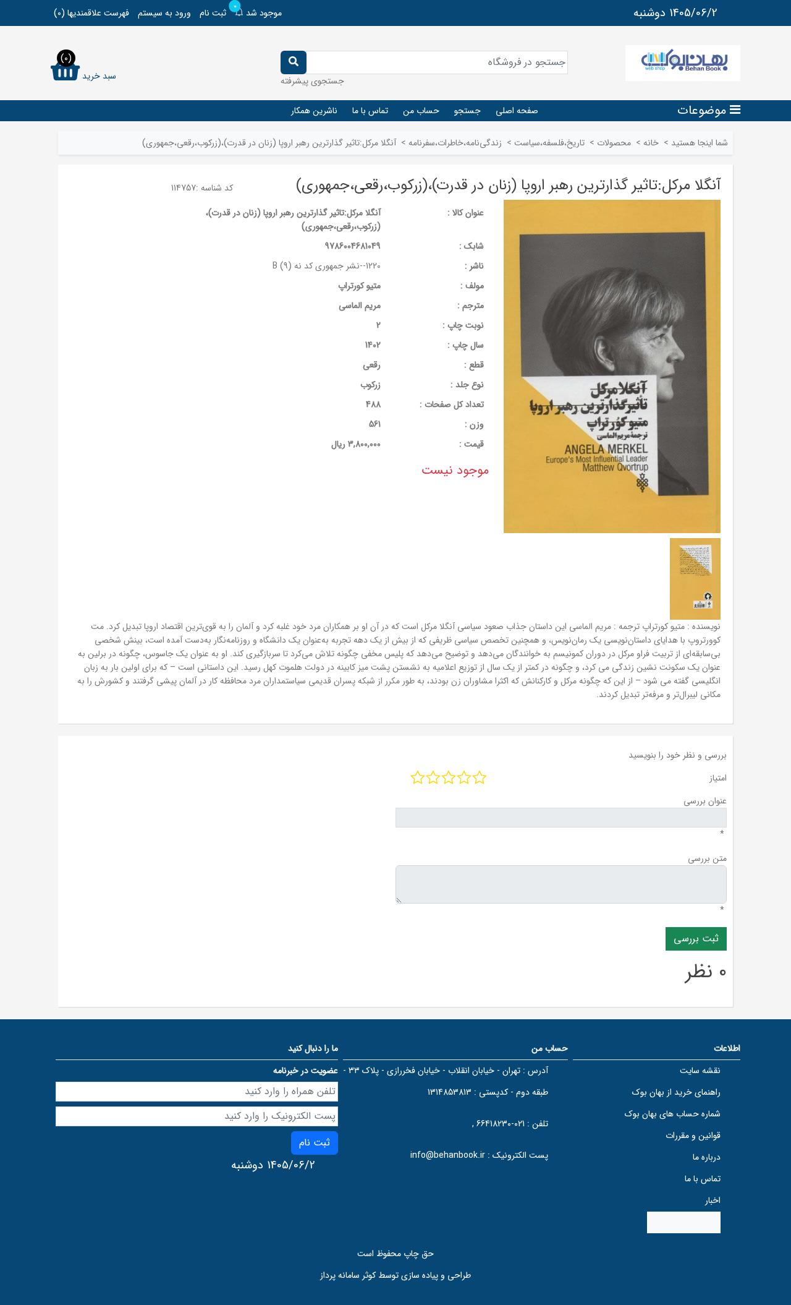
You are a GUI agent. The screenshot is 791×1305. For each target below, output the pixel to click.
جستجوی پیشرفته (312, 81)
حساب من (421, 111)
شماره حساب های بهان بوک (673, 1114)
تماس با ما (370, 111)
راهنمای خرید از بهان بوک (676, 1092)
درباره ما (707, 1157)
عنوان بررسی (705, 801)
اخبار (713, 1200)
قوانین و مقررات (693, 1135)
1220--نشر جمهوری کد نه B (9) (327, 266)
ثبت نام (213, 13)
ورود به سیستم (164, 13)
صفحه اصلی (517, 111)
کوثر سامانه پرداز (348, 1275)
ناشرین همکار (314, 111)
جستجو (467, 111)
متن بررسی (707, 858)
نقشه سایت (700, 1070)
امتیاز (718, 778)
